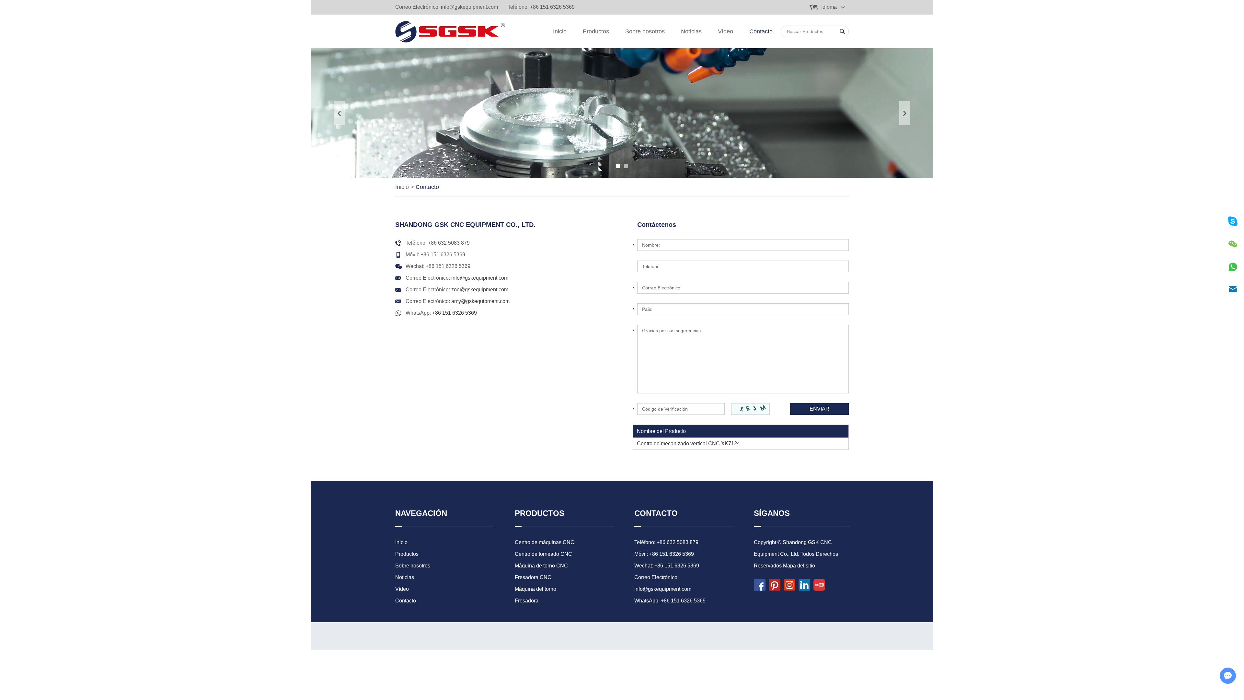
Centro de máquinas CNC (544, 542)
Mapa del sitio (799, 565)
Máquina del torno (535, 589)
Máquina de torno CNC (541, 565)
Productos (596, 31)
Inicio (560, 31)
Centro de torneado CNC (543, 554)
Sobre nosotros (645, 31)
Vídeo (725, 31)
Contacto (761, 31)
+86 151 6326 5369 (454, 313)
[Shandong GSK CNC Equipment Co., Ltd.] (450, 31)
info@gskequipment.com (469, 7)
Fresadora (526, 600)
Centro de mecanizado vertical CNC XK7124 (688, 443)
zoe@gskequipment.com (479, 289)
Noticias (691, 31)
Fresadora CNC (533, 577)
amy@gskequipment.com (480, 301)
